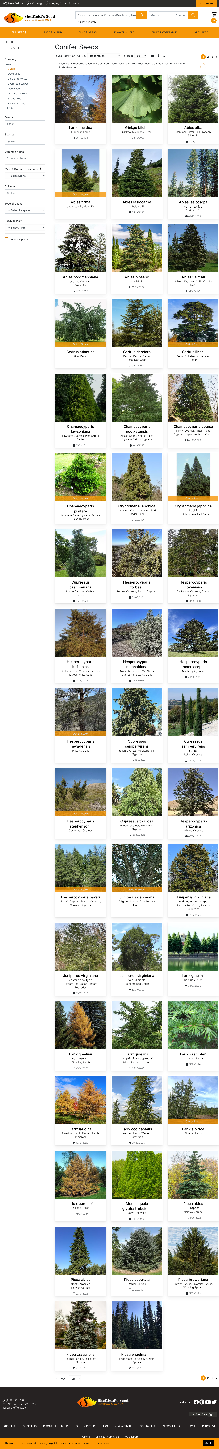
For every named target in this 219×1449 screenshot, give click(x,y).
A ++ (204, 1414)
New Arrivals (123, 1426)
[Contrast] (212, 1414)
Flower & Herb (124, 32)
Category (10, 59)
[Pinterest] (201, 1402)
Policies (85, 1436)
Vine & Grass (88, 32)
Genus (9, 117)
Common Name (14, 151)
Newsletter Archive (201, 1426)
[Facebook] (196, 1402)
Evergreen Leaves (18, 83)
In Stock (15, 48)
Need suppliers (19, 239)
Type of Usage (13, 203)
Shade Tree (14, 98)
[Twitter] (214, 1402)
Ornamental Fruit (17, 93)
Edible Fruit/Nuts (17, 78)
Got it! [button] (208, 1443)
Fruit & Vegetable (164, 32)
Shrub (9, 107)
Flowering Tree (16, 103)
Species (9, 134)
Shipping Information (107, 1436)
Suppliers (30, 1426)
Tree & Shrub (53, 32)
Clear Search (87, 22)
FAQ (105, 1426)
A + (198, 1414)
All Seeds (18, 32)
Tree (8, 64)
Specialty (201, 32)
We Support (131, 1436)
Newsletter (171, 1426)
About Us (9, 1426)
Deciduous (14, 73)
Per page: (60, 1378)
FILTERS (9, 42)
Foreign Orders (85, 1426)
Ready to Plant (13, 220)
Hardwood (14, 88)
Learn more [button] (103, 1443)
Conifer (12, 68)
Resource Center (55, 1426)
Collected (11, 186)
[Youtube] (208, 1402)
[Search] (141, 15)
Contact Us (148, 1426)
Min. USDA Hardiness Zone (21, 169)
